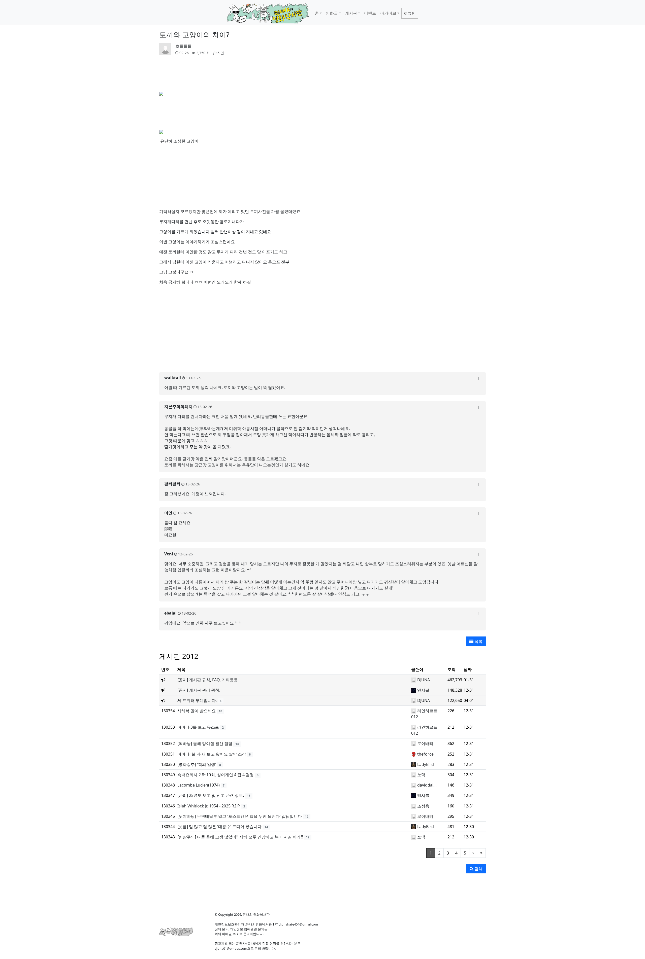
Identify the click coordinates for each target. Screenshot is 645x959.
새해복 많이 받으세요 (196, 711)
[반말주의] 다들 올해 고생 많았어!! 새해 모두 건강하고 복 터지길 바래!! (240, 837)
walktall (172, 377)
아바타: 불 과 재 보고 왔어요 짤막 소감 (211, 754)
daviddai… (427, 785)
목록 (477, 641)
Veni (168, 554)
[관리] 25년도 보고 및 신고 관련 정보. (210, 795)
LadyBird (425, 764)
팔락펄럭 (172, 484)
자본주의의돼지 (178, 406)
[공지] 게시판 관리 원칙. (198, 690)
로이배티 (425, 743)
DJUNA (423, 680)
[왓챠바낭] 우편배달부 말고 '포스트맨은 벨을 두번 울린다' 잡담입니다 (239, 816)
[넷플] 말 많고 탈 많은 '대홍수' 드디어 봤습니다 (219, 826)
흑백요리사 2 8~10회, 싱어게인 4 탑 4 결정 (215, 774)
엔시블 (423, 690)
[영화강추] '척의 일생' (196, 764)
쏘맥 (421, 774)
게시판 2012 (178, 656)
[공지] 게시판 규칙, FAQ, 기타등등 (207, 680)
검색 (477, 868)
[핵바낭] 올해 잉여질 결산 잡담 (204, 743)
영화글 (332, 13)
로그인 (410, 13)
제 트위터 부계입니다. (197, 700)
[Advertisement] (322, 356)
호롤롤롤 (183, 46)
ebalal (170, 613)
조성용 (423, 806)
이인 (168, 513)
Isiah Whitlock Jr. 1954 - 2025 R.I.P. (208, 806)
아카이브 (388, 13)
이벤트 (370, 13)
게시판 (351, 13)
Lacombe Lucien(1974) (198, 785)
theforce (425, 754)
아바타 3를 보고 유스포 (198, 727)
